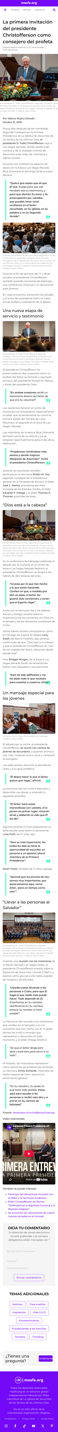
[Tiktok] (24, 1426)
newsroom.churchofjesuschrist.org (33, 1112)
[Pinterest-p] (52, 1426)
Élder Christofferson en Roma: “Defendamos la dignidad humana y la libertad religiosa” (31, 1205)
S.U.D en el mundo (35, 47)
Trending (15, 9)
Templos (20, 1336)
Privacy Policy (28, 1418)
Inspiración (40, 9)
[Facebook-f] (15, 1426)
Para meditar (38, 1304)
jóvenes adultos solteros (14, 47)
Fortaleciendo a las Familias (29, 1328)
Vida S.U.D (39, 1312)
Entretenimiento (29, 1320)
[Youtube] (33, 1426)
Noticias (27, 9)
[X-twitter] (43, 1426)
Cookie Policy (47, 1418)
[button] (5, 9)
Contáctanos (10, 1418)
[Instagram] (6, 1426)
